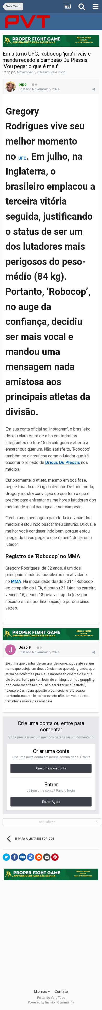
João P (25, 647)
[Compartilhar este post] (93, 89)
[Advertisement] (51, 933)
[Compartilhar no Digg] (22, 857)
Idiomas (41, 991)
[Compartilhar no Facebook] (14, 857)
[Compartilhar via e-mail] (46, 857)
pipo (11, 72)
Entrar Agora (51, 802)
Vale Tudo (57, 72)
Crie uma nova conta (51, 768)
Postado (39, 89)
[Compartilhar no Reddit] (38, 857)
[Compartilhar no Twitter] (6, 857)
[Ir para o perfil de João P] (10, 649)
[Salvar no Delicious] (30, 857)
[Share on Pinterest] (55, 857)
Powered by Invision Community (51, 1002)
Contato (61, 991)
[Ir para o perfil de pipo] (10, 86)
